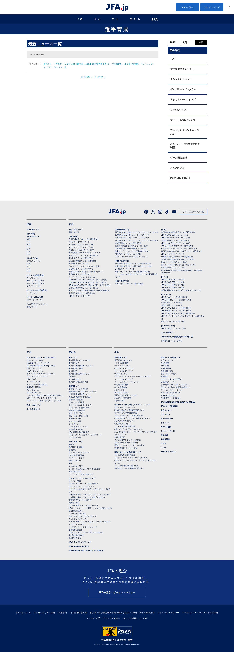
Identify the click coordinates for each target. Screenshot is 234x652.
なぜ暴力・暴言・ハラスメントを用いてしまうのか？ (90, 494)
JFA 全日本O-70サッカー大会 (172, 287)
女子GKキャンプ (179, 109)
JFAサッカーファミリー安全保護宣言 (129, 415)
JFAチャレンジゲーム (35, 370)
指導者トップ (74, 386)
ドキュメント (166, 422)
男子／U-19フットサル (35, 280)
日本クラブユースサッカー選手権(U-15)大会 (132, 271)
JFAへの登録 (187, 7)
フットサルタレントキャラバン (184, 131)
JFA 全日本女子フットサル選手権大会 (176, 299)
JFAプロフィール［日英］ (171, 398)
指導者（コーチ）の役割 (78, 388)
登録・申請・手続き (169, 373)
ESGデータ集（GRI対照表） (172, 379)
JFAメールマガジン (168, 451)
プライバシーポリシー (168, 612)
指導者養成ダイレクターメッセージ (83, 391)
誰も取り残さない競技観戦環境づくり (129, 410)
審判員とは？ (74, 362)
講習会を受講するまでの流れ (80, 396)
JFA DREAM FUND (168, 395)
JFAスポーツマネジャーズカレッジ (128, 429)
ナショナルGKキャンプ (182, 99)
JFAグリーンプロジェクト (124, 407)
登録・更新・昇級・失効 (78, 415)
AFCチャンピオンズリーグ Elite (81, 244)
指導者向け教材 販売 (77, 410)
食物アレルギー (75, 460)
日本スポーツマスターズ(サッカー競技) (84, 266)
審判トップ (73, 357)
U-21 (28, 241)
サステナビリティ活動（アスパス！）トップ (131, 404)
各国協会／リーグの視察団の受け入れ (129, 468)
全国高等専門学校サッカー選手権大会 (83, 287)
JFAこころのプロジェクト (124, 420)
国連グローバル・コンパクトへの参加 (129, 445)
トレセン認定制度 (121, 362)
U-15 (28, 254)
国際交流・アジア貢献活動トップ (127, 452)
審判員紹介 (73, 371)
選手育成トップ (120, 357)
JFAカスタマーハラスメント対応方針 (200, 612)
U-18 (28, 246)
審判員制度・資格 (76, 368)
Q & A (163, 443)
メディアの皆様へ (111, 618)
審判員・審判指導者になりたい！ (82, 365)
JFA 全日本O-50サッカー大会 (172, 282)
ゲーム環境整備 (178, 157)
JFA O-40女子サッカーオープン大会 (175, 237)
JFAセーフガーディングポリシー (81, 486)
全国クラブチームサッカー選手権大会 (83, 255)
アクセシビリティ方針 (44, 612)
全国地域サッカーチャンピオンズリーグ (84, 252)
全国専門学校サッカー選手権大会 (82, 293)
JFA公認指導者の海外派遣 (79, 432)
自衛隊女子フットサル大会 (171, 302)
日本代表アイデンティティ (37, 304)
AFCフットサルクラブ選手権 (172, 321)
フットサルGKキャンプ (182, 120)
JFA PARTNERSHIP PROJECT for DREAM (86, 550)
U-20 (28, 263)
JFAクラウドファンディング (80, 542)
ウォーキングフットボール (37, 376)
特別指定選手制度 (121, 384)
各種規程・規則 (167, 371)
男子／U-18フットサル (35, 283)
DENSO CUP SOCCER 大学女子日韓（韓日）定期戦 (89, 285)
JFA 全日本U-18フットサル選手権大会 (176, 307)
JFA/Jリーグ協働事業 (122, 398)
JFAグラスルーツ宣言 (35, 360)
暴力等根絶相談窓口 (76, 535)
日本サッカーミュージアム (171, 340)
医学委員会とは (75, 471)
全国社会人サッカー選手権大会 (81, 258)
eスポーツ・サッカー (35, 299)
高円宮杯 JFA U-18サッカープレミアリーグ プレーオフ (136, 240)
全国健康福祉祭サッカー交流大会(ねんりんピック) (181, 290)
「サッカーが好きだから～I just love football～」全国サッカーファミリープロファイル (45, 396)
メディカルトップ (76, 441)
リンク (163, 447)
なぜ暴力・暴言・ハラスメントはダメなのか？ (87, 497)
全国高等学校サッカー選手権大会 (128, 243)
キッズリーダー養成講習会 (37, 384)
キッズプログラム (34, 381)
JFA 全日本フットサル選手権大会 (174, 297)
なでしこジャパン (34, 260)
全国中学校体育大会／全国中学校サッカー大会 (133, 266)
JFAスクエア (32, 379)
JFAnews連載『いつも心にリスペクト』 (84, 505)
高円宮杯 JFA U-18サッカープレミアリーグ (132, 234)
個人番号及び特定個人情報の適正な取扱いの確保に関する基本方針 (122, 612)
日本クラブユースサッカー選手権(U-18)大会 (132, 251)
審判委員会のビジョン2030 (79, 360)
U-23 (28, 238)
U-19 (28, 244)
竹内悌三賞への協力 (122, 423)
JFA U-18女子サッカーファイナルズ (175, 243)
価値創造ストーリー (169, 381)
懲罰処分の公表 (75, 537)
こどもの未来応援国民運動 (124, 426)
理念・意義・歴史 (76, 413)
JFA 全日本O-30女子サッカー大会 (174, 234)
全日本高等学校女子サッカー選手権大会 (177, 256)
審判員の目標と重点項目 (78, 381)
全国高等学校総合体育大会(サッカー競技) (131, 245)
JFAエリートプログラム (183, 89)
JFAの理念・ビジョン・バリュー (117, 592)
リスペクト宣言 (75, 481)
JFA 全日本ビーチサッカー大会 (173, 328)
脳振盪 (71, 444)
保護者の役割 (74, 502)
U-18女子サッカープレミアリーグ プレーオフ (179, 248)
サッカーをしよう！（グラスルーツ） (41, 357)
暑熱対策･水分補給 (76, 447)
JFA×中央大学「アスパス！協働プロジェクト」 (133, 418)
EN (229, 7)
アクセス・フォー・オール (171, 390)
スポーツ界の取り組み (77, 513)
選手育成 (117, 29)
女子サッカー (166, 410)
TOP (172, 58)
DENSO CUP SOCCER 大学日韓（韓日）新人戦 (88, 282)
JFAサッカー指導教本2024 (79, 407)
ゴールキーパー (75, 424)
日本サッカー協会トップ (170, 357)
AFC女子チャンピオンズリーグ (173, 267)
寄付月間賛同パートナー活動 (125, 448)
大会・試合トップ (76, 229)
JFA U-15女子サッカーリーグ (172, 253)
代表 (80, 19)
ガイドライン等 (75, 437)
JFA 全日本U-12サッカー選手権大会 (129, 283)
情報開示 (164, 376)
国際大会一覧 (74, 232)
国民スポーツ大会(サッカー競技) (81, 249)
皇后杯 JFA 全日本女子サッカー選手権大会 (178, 232)
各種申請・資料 (75, 418)
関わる (135, 19)
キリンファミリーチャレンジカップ (41, 373)
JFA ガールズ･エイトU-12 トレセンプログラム (132, 376)
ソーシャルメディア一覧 (193, 211)
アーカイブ (92, 618)
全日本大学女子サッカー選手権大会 (175, 240)
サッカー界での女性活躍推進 (125, 412)
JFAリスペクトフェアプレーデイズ (82, 516)
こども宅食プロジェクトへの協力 (127, 439)
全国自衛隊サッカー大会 (78, 263)
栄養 (70, 463)
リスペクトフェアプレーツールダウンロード (86, 532)
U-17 (28, 249)
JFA (116, 352)
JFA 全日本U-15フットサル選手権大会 (176, 310)
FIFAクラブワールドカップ (79, 296)
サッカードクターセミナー (79, 452)
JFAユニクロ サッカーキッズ (38, 362)
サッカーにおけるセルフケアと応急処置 (84, 468)
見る (98, 19)
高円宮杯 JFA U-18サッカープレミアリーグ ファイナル (136, 232)
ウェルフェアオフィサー (78, 518)
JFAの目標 (165, 365)
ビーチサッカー (33, 292)
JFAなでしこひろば (34, 368)
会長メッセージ (167, 360)
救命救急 (72, 449)
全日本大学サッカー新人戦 (79, 274)
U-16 (28, 251)
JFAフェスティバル (34, 392)
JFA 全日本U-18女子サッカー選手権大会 (177, 245)
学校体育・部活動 (34, 387)
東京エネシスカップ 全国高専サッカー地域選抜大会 (89, 290)
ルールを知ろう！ (168, 332)
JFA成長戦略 (166, 368)
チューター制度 (75, 421)
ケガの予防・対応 (76, 466)
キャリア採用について (134, 618)
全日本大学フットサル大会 (171, 305)
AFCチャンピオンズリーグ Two (81, 247)
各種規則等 (165, 439)
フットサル (165, 414)
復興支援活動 (119, 437)
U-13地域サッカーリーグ (125, 268)
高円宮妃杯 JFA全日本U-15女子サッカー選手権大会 (181, 251)
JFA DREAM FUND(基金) (79, 546)
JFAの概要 (165, 362)
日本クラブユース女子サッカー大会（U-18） (179, 264)
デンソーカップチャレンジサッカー (83, 277)
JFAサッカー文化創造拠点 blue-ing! (175, 336)
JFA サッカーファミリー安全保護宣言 (83, 483)
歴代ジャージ (32, 306)
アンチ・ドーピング (76, 457)
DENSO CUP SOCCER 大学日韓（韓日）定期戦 (88, 279)
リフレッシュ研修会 (76, 402)
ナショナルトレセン (181, 79)
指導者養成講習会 (76, 399)
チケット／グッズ (168, 431)
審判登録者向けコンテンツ (79, 373)
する (116, 19)
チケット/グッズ (212, 7)
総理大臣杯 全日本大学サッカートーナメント (86, 271)
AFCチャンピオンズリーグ (79, 241)
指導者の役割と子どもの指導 (80, 500)
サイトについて (23, 612)
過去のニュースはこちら (93, 76)
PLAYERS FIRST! (180, 178)
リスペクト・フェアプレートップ (82, 478)
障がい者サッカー (34, 389)
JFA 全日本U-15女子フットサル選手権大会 (178, 313)
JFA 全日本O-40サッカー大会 (172, 279)
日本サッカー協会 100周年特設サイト (175, 387)
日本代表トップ (33, 229)
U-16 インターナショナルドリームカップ (131, 256)
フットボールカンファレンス (80, 405)
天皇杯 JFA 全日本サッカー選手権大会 (84, 239)
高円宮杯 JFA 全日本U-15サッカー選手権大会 (133, 263)
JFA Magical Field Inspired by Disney (41, 365)
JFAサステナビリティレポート (126, 442)
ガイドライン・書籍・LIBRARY (81, 474)
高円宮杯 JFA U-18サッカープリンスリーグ (132, 237)
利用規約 (62, 612)
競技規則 (72, 376)
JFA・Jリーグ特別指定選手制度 (185, 145)
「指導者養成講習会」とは (79, 394)
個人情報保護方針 (78, 612)
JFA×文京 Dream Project (170, 392)
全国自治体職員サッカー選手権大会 (83, 260)
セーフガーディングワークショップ (83, 527)
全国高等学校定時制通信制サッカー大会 (130, 248)
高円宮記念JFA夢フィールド (125, 395)
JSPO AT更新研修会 (77, 455)
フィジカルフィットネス (78, 426)
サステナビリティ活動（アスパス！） (176, 384)
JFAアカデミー (178, 167)
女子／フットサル (34, 286)
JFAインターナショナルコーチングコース (85, 434)
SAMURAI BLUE (33, 236)
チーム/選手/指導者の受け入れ (126, 465)
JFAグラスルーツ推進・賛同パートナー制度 (44, 400)
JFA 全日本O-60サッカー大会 (172, 284)
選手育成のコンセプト (182, 69)
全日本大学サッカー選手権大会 (81, 268)
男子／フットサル (34, 278)
